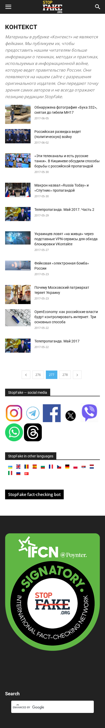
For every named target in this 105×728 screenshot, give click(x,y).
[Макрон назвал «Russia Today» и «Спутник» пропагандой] (18, 190)
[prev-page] (26, 375)
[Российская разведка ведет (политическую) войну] (18, 136)
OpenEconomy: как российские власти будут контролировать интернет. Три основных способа (66, 317)
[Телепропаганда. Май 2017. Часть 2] (18, 214)
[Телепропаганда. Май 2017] (18, 346)
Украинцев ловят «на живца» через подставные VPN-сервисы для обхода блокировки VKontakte (66, 239)
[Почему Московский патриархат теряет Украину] (18, 294)
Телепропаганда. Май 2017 (57, 341)
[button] (8, 7)
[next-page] (77, 375)
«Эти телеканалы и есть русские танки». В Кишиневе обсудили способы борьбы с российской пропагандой (67, 161)
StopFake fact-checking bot (34, 494)
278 (65, 375)
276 (38, 375)
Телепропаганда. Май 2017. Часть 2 (64, 209)
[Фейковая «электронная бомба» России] (18, 265)
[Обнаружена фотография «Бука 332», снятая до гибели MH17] (18, 114)
